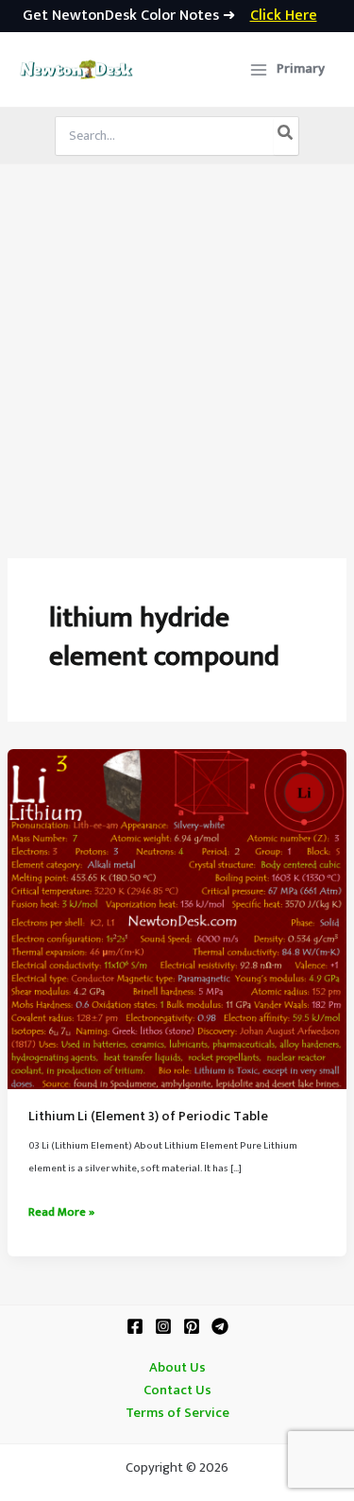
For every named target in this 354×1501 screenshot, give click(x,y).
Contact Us (177, 1390)
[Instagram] (163, 1326)
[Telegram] (219, 1326)
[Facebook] (134, 1326)
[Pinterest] (191, 1326)
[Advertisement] (177, 351)
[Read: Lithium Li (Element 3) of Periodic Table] (177, 918)
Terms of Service (177, 1413)
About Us (177, 1367)
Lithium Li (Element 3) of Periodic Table (148, 1116)
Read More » (61, 1213)
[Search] (286, 136)
